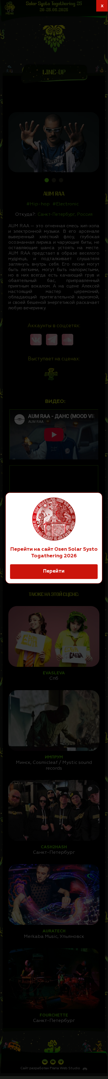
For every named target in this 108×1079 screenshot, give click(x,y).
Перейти (54, 571)
